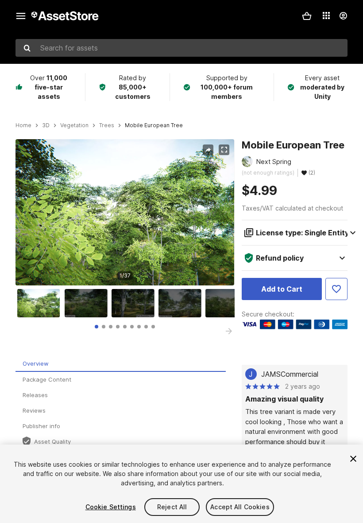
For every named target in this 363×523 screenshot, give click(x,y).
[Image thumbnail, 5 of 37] (228, 303)
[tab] (96, 326)
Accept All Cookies (240, 507)
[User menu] (343, 16)
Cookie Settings (110, 507)
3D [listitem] (46, 125)
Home (23, 125)
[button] (306, 16)
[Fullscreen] (224, 149)
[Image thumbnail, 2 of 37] (88, 303)
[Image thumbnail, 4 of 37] (181, 303)
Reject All (172, 507)
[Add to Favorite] (336, 289)
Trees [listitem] (106, 125)
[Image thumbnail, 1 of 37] (41, 303)
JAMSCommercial (289, 374)
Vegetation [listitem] (74, 125)
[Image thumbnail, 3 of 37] (135, 303)
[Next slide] (229, 331)
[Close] (353, 458)
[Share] (208, 149)
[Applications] (326, 15)
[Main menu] (21, 16)
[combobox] (181, 48)
